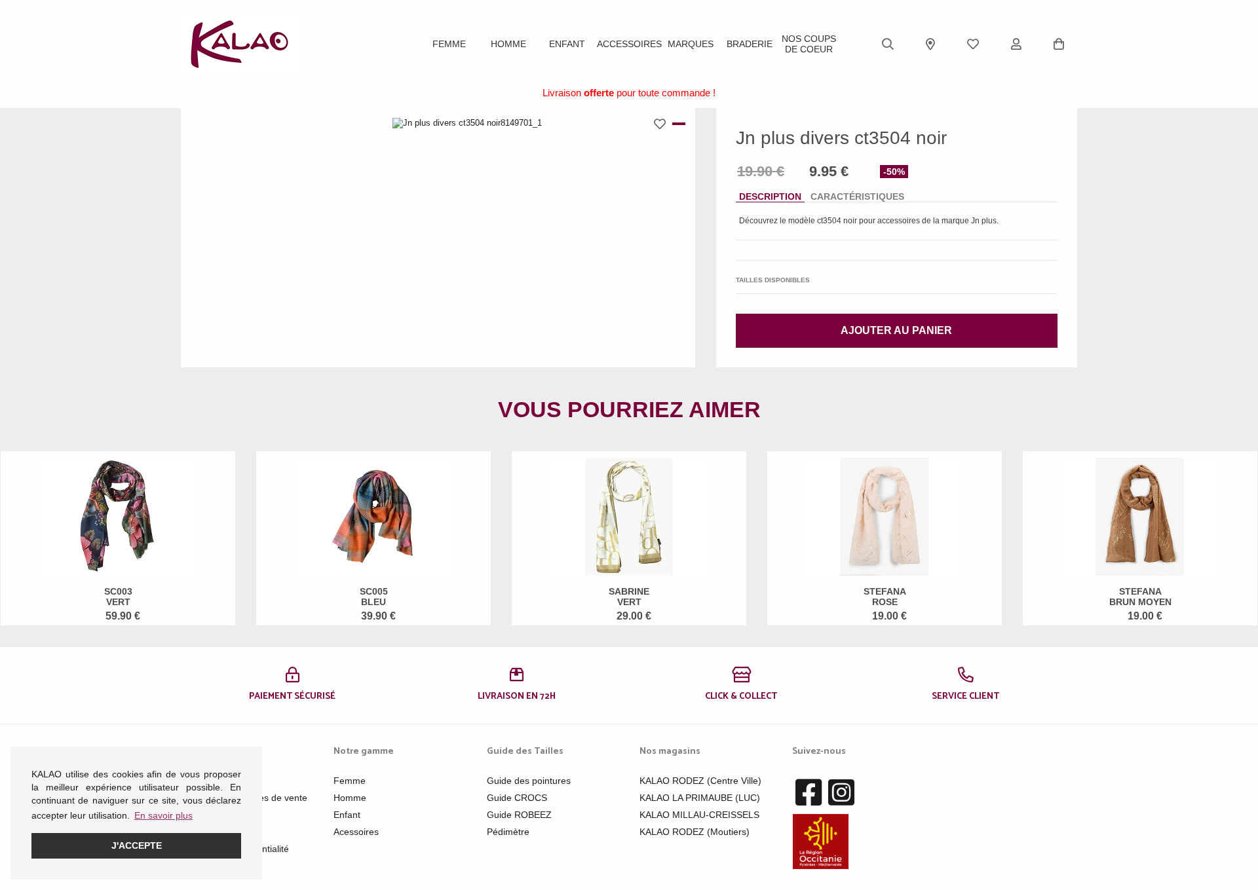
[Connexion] (1016, 43)
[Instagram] (841, 793)
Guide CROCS (517, 797)
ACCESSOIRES (629, 44)
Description (770, 196)
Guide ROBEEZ (519, 814)
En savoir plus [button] (163, 815)
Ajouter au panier (896, 330)
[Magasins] (930, 43)
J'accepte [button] (136, 845)
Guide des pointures (529, 780)
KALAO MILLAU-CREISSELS (699, 814)
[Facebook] (808, 793)
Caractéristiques (857, 196)
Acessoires (356, 831)
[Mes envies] (973, 43)
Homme (508, 44)
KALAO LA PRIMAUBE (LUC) (699, 797)
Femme (449, 44)
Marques (691, 44)
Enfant (567, 44)
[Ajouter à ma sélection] (663, 124)
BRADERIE (749, 44)
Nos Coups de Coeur (809, 43)
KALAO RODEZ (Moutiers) (694, 831)
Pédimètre (508, 831)
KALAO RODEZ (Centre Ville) (700, 780)
